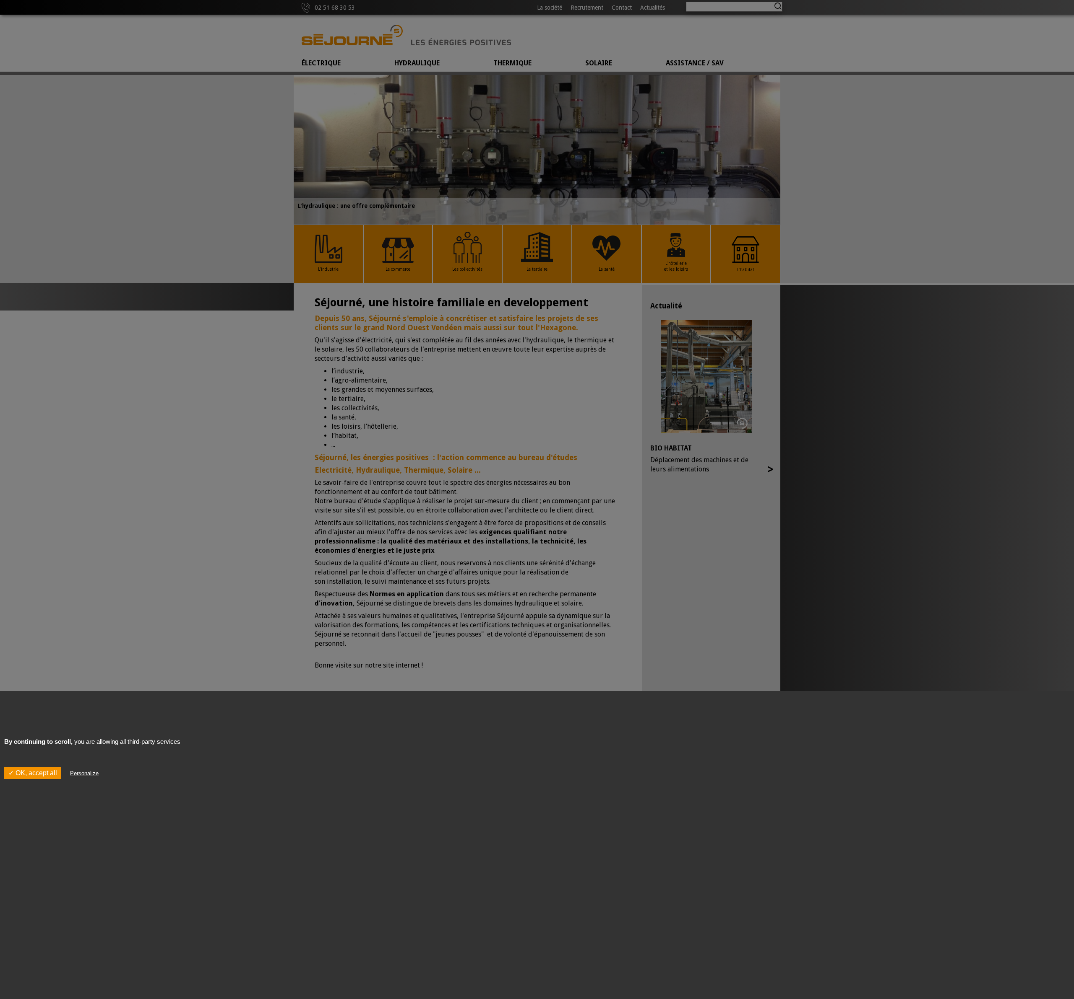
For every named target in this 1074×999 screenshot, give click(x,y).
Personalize (84, 773)
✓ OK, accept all (32, 772)
